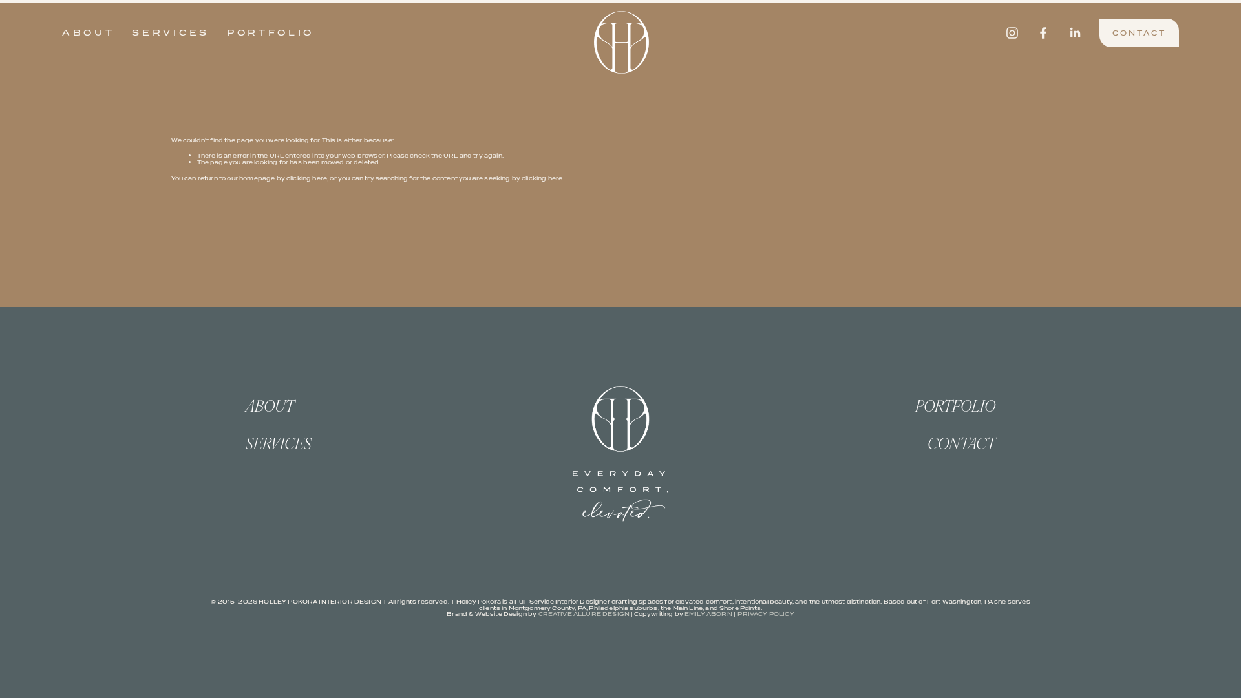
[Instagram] (1012, 33)
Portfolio (270, 32)
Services (170, 32)
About (88, 32)
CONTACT (1139, 32)
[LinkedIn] (1075, 33)
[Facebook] (1043, 33)
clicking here (306, 178)
